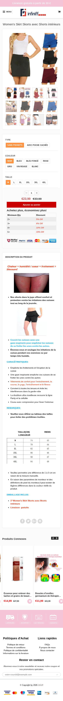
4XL (44, 182)
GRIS (9, 166)
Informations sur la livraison (16, 653)
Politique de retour (15, 644)
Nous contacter (47, 650)
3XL (36, 182)
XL (20, 182)
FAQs (47, 644)
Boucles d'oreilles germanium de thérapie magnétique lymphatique (45, 594)
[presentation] (53, 538)
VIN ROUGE (22, 166)
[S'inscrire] (57, 674)
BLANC (35, 166)
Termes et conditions (15, 647)
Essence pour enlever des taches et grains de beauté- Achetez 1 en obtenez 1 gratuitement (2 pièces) (15, 594)
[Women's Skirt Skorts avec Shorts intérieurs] (31, 59)
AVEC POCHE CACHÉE (37, 145)
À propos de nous (47, 647)
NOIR (9, 161)
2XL (28, 182)
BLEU (19, 161)
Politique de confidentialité (16, 650)
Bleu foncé (32, 161)
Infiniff (40, 685)
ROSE (45, 161)
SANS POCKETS (14, 145)
